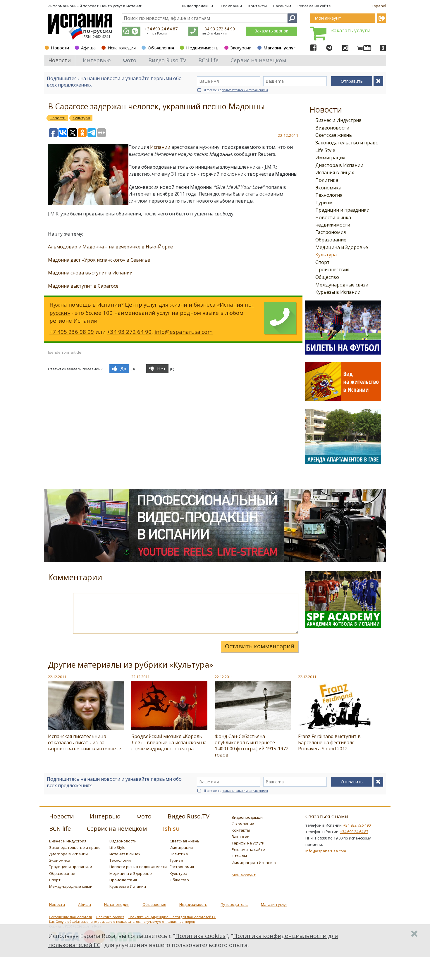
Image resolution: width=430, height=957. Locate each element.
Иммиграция (330, 157)
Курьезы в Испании (337, 292)
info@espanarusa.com (183, 331)
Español (379, 5)
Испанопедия (122, 48)
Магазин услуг (279, 48)
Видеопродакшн (197, 5)
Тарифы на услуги (248, 843)
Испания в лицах (334, 172)
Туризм (324, 202)
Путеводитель (234, 904)
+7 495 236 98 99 (71, 331)
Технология (328, 195)
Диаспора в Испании (339, 165)
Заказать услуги (351, 30)
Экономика (328, 187)
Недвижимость (202, 48)
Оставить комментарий (259, 646)
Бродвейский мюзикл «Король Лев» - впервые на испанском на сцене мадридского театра (169, 742)
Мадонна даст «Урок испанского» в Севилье (99, 260)
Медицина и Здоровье (341, 247)
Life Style (325, 150)
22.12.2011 (57, 676)
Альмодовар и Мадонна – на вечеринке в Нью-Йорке (110, 246)
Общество (327, 277)
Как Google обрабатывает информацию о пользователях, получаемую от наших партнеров (122, 922)
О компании (230, 5)
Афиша (88, 48)
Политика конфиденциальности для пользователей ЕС (172, 917)
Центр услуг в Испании (121, 5)
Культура (326, 254)
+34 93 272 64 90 (218, 29)
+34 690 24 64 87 (161, 29)
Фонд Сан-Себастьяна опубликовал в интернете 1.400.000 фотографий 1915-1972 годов (251, 745)
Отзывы (239, 855)
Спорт (322, 262)
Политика (326, 180)
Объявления (161, 48)
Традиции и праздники (342, 210)
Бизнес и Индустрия (338, 120)
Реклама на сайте (314, 5)
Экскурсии (241, 48)
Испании (160, 147)
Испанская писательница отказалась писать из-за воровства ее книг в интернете (84, 742)
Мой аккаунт (244, 874)
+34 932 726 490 (357, 825)
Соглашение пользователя (70, 917)
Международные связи (341, 284)
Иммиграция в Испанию (254, 862)
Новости (60, 48)
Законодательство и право (347, 142)
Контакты (257, 5)
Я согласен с (236, 90)
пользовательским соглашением (245, 90)
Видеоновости (332, 128)
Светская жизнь (333, 135)
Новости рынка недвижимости (138, 866)
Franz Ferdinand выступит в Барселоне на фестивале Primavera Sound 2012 (329, 742)
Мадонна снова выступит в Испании (90, 273)
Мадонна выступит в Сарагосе (83, 286)
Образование (330, 239)
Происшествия (332, 269)
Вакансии (282, 5)
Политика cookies (110, 917)
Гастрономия (330, 232)
